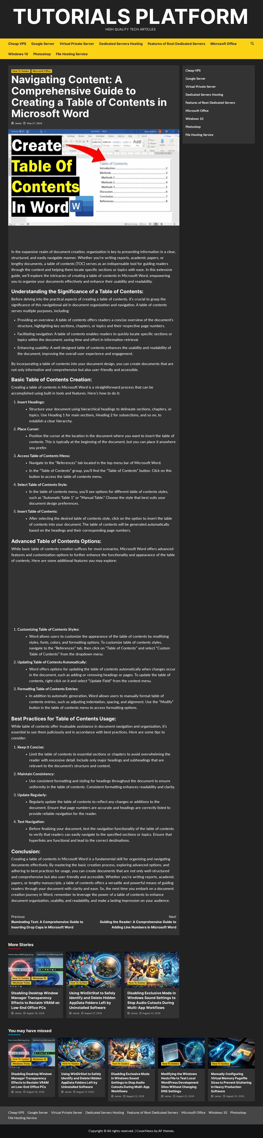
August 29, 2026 (35, 1013)
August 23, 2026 (151, 1013)
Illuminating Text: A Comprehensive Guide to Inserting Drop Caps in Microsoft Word (47, 922)
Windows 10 (18, 54)
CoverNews (144, 1131)
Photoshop (42, 54)
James (18, 123)
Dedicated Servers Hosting (121, 44)
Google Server (42, 44)
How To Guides (21, 71)
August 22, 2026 (185, 1096)
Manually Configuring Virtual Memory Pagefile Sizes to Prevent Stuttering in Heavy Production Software (231, 1082)
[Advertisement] (93, 238)
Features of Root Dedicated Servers (176, 44)
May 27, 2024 (34, 123)
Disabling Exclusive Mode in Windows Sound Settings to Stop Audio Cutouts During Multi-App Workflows (130, 1082)
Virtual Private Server (77, 44)
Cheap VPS (17, 44)
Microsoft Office (223, 44)
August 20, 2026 (235, 1096)
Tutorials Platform (130, 16)
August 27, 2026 (93, 1013)
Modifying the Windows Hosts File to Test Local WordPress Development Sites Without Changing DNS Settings (179, 1082)
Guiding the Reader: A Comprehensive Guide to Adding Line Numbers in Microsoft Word (138, 922)
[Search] (252, 43)
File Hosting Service (72, 54)
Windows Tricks (21, 982)
